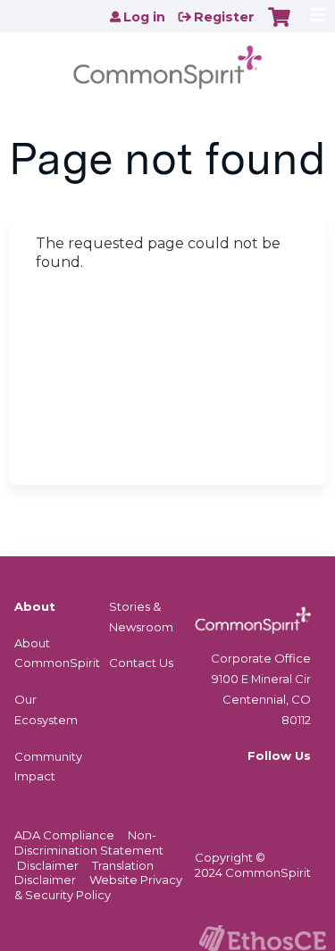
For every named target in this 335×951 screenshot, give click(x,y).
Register (224, 17)
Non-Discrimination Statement (88, 842)
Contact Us (141, 662)
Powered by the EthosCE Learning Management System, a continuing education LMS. (262, 938)
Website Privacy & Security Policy (98, 887)
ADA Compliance (64, 835)
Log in (144, 17)
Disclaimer (48, 865)
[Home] (167, 61)
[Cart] (279, 26)
